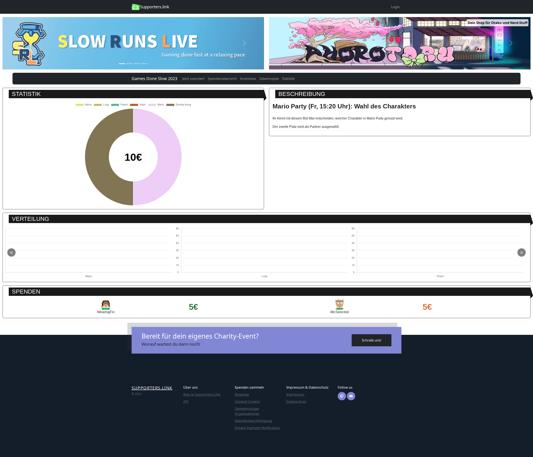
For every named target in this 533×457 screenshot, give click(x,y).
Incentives (248, 78)
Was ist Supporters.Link (201, 394)
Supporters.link (152, 388)
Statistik (288, 78)
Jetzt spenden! (193, 78)
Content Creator (247, 401)
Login (395, 7)
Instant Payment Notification (257, 428)
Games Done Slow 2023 (154, 78)
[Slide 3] (137, 63)
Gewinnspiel (269, 78)
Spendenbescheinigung (253, 420)
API (185, 401)
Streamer (242, 394)
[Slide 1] (122, 63)
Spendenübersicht (222, 78)
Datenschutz (296, 401)
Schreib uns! (371, 340)
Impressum (295, 394)
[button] (22, 43)
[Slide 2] (129, 63)
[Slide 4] (144, 63)
